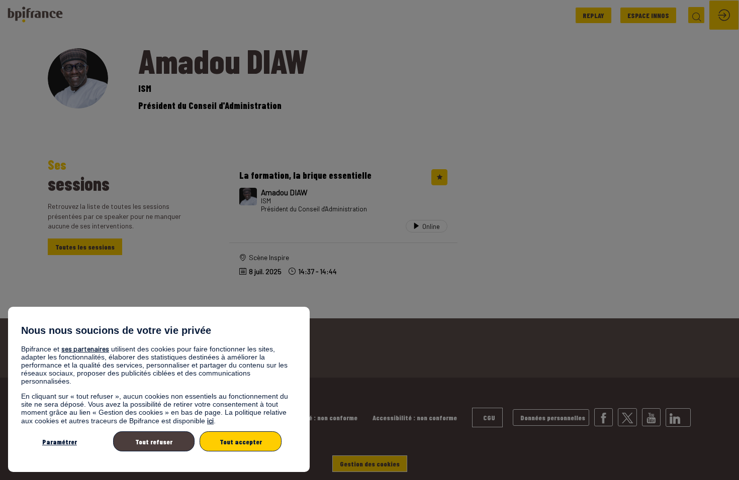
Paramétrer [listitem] (59, 441)
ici (210, 420)
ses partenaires (85, 348)
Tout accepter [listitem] (241, 441)
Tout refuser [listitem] (153, 441)
